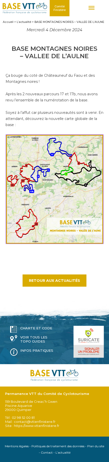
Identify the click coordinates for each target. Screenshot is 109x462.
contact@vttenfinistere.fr (35, 422)
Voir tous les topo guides (33, 339)
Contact (47, 452)
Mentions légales (17, 446)
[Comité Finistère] (25, 8)
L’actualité (63, 452)
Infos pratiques (36, 350)
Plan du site (95, 446)
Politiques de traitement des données (57, 446)
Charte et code (36, 328)
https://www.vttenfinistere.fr (36, 426)
